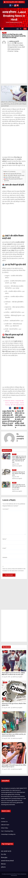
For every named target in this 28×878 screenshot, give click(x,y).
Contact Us (4, 821)
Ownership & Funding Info (8, 834)
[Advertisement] (14, 67)
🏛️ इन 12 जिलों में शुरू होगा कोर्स (12, 177)
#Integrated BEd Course (14, 47)
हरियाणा (4, 32)
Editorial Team (5, 825)
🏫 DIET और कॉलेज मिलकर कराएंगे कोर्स (14, 175)
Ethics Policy (4, 828)
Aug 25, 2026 (15, 489)
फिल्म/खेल (4, 858)
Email (4, 548)
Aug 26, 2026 (15, 464)
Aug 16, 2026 (6, 769)
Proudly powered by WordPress (9, 874)
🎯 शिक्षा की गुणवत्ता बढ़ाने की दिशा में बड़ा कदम (13, 179)
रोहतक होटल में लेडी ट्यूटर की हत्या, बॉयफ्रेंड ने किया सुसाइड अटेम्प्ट (18, 473)
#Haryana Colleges (17, 45)
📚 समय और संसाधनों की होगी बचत (12, 174)
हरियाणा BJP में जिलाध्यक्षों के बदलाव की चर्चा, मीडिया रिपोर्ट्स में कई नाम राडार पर (14, 766)
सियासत (3, 864)
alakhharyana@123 (14, 41)
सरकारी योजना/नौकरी (7, 861)
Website (5, 557)
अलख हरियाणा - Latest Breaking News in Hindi (14, 15)
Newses (23, 874)
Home (2, 818)
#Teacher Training (13, 51)
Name (5, 539)
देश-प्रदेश (3, 854)
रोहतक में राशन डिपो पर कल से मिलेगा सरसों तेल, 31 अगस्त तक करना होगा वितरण (18, 486)
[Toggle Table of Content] (22, 172)
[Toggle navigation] (17, 29)
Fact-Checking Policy (7, 831)
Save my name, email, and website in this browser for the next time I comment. (14, 570)
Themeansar (14, 875)
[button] (21, 28)
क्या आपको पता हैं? (6, 851)
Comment (6, 509)
